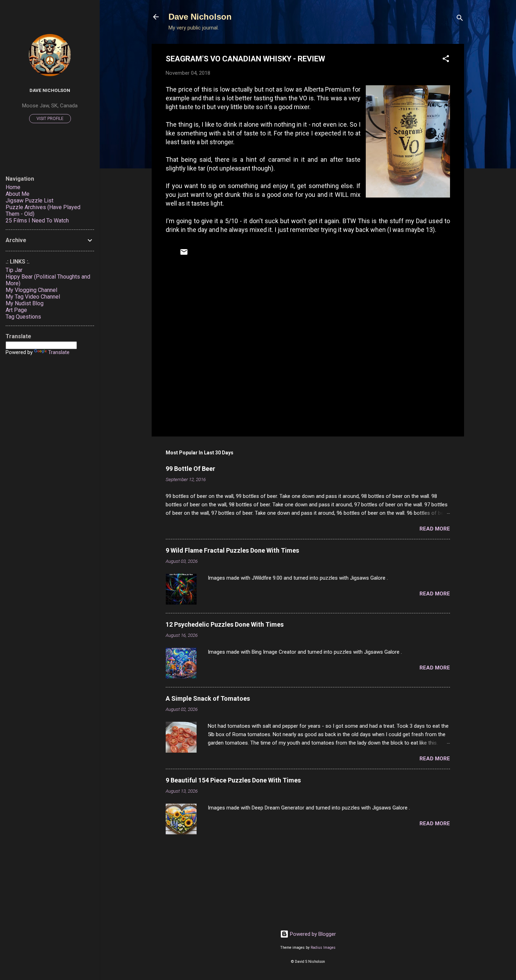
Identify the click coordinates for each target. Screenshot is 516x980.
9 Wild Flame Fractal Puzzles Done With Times (232, 550)
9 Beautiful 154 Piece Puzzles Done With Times (233, 780)
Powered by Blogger (312, 934)
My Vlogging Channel (31, 290)
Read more (434, 529)
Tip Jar (14, 270)
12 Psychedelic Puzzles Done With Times (225, 624)
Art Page (16, 310)
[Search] (460, 19)
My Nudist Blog (25, 303)
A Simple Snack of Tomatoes (208, 698)
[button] (446, 59)
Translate (59, 352)
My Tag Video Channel (33, 296)
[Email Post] (184, 254)
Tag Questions (23, 316)
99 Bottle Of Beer (190, 468)
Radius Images (323, 947)
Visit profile (50, 118)
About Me (17, 194)
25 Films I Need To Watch (37, 220)
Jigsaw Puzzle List (29, 200)
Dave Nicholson (200, 16)
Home (13, 187)
